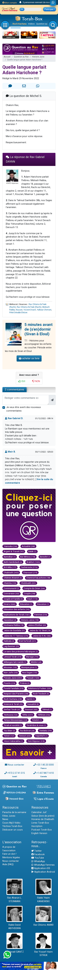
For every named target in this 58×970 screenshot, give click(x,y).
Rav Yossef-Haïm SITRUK (43, 953)
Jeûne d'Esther (37, 625)
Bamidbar (10, 556)
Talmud (47, 709)
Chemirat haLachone (38, 577)
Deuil (32, 598)
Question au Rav (43, 24)
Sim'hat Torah (12, 709)
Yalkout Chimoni (44, 310)
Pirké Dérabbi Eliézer (18, 312)
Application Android (44, 872)
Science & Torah (13, 704)
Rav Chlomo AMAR (43, 925)
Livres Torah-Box (40, 822)
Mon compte (10, 2)
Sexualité (33, 704)
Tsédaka (45, 730)
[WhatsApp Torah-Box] (53, 2)
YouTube (39, 857)
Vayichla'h (41, 735)
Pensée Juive (13, 678)
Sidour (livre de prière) (42, 816)
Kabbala (9, 641)
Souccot (31, 709)
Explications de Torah (17, 614)
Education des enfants (17, 609)
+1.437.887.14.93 (45, 773)
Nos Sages (29, 672)
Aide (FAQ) (8, 864)
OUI (23, 381)
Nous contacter (16, 764)
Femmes (40, 614)
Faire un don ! (9, 854)
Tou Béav (9, 730)
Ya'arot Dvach (30, 310)
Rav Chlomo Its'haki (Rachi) (29, 307)
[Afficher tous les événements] (20, 2)
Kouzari (19, 310)
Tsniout (25, 735)
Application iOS (42, 868)
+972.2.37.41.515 (16, 773)
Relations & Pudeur (39, 688)
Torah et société (13, 725)
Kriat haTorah (27, 641)
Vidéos (31, 24)
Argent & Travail (14, 551)
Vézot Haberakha (13, 741)
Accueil (7, 57)
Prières (24, 683)
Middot (36, 662)
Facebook (39, 854)
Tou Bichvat (27, 730)
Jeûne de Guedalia (14, 630)
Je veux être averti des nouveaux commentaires (23, 409)
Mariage (32, 656)
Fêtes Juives (8, 816)
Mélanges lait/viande (15, 662)
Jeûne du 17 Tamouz (16, 635)
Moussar (10, 667)
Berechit (45, 556)
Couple (29, 593)
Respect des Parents (16, 693)
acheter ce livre (30, 358)
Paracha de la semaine (14, 812)
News (5, 819)
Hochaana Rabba (14, 625)
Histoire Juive (38, 57)
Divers (9, 604)
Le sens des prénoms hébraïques (21, 651)
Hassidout (10, 620)
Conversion (11, 593)
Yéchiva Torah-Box (12, 826)
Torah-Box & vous (36, 725)
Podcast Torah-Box (41, 829)
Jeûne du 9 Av (42, 635)
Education (26, 604)
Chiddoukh (28, 583)
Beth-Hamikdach (13, 562)
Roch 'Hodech (41, 693)
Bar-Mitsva (27, 556)
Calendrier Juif (39, 812)
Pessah (33, 678)
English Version (39, 833)
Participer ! (49, 9)
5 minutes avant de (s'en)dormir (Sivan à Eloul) (38, 329)
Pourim (9, 683)
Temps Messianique (15, 720)
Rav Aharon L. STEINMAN (14, 899)
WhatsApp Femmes (44, 865)
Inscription (36, 826)
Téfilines (44, 714)
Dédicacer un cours (12, 829)
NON (37, 381)
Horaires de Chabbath (42, 819)
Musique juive (29, 667)
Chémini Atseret (13, 577)
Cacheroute (29, 567)
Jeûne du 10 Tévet (40, 630)
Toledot (37, 720)
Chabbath (11, 572)
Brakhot (33, 562)
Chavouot (30, 572)
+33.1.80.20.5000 (45, 764)
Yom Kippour (36, 741)
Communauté (11, 588)
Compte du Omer (34, 588)
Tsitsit (9, 735)
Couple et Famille (13, 598)
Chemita (10, 583)
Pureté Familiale (14, 688)
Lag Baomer (11, 646)
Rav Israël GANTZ (14, 951)
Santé (30, 699)
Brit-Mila (10, 567)
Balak (32, 551)
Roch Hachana (19, 24)
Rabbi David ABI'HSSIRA (14, 927)
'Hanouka (10, 546)
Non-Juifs (11, 672)
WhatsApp (39, 861)
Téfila (27, 714)
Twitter (38, 851)
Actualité (28, 546)
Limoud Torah (12, 656)
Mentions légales (11, 857)
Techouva (11, 714)
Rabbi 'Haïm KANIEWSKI (43, 899)
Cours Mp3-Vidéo (11, 822)
